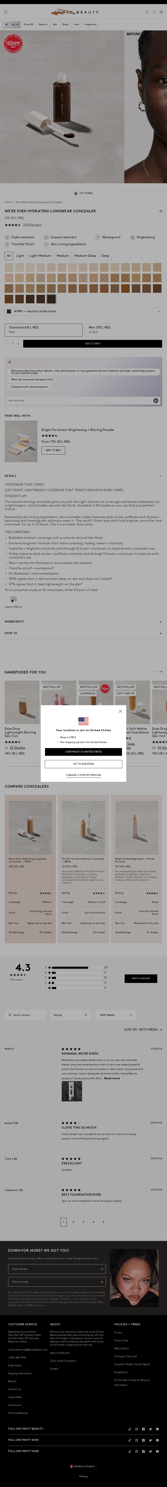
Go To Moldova (83, 764)
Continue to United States (83, 752)
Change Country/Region (83, 775)
